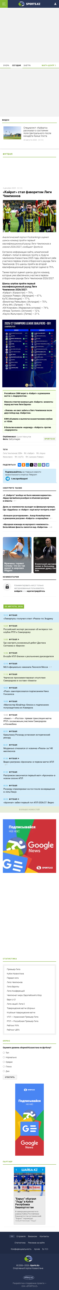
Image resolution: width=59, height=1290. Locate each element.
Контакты (44, 1236)
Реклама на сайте (36, 1243)
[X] (31, 465)
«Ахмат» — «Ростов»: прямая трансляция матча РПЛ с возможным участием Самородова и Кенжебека (27, 721)
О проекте (20, 1236)
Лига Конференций (16, 991)
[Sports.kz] (29, 4)
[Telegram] (47, 465)
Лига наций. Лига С (16, 1004)
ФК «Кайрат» (29, 453)
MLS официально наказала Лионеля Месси (25, 667)
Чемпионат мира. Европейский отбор (24, 995)
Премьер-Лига (13, 969)
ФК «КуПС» (19, 457)
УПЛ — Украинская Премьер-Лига (22, 1017)
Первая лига (13, 978)
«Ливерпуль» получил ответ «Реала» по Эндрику (28, 618)
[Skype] (43, 465)
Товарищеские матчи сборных (21, 1008)
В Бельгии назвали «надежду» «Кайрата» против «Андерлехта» (27, 428)
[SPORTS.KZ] (29, 1120)
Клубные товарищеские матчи (21, 1012)
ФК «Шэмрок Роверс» (35, 457)
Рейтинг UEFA (13, 1030)
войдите (18, 591)
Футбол (8, 154)
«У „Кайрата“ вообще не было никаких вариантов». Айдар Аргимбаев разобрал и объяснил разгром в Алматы (27, 498)
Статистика (20, 1243)
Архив (37, 1249)
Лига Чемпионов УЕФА (12, 453)
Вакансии (32, 1236)
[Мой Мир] (27, 465)
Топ (7, 1053)
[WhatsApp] (39, 465)
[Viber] (35, 465)
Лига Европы (13, 986)
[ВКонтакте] (19, 465)
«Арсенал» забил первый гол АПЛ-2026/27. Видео (28, 802)
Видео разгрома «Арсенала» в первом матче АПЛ (28, 762)
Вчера (6, 65)
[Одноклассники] (23, 465)
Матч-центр (48, 65)
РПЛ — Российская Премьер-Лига (22, 1021)
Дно (7, 1071)
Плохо (9, 1066)
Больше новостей (29, 809)
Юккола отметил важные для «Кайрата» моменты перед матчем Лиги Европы (28, 403)
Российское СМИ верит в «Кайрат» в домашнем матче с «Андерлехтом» (27, 394)
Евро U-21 (11, 999)
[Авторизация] (56, 3)
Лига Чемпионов (14, 982)
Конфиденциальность (21, 1249)
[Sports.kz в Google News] (29, 872)
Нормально (11, 1057)
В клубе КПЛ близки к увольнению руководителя (28, 656)
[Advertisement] (29, 35)
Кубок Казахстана (15, 973)
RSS (46, 1249)
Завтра (27, 65)
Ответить (10, 1077)
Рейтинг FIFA (13, 1025)
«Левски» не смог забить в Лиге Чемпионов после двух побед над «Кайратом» (28, 411)
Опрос (6, 1041)
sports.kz (50, 439)
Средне (9, 1062)
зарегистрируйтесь (36, 591)
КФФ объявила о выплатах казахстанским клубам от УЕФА (28, 420)
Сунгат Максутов (24, 437)
